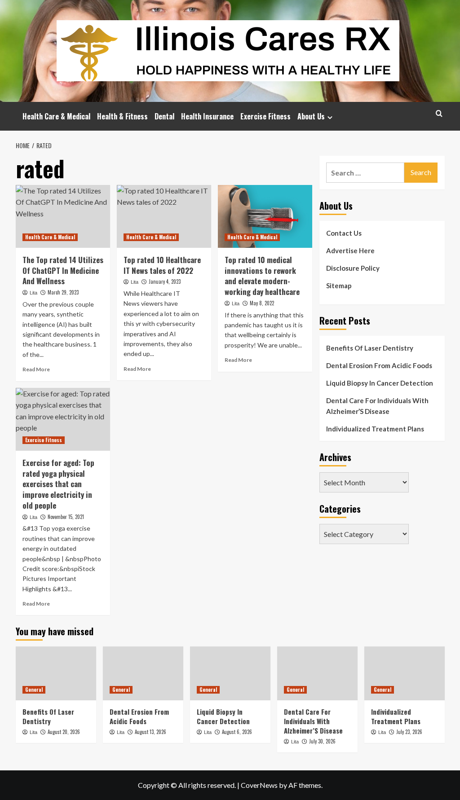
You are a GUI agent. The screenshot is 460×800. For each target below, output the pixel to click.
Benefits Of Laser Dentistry (369, 348)
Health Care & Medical (56, 116)
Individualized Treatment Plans (375, 429)
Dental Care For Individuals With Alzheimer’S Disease (377, 405)
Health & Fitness (122, 116)
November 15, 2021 (66, 516)
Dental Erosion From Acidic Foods (379, 365)
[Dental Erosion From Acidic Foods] (143, 673)
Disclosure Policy (353, 268)
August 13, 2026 (150, 731)
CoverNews (259, 785)
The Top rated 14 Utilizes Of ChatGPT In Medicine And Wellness (62, 270)
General (34, 689)
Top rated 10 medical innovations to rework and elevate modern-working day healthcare (262, 275)
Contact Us (344, 233)
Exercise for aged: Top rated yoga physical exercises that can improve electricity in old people (58, 484)
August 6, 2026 (237, 731)
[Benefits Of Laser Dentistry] (56, 673)
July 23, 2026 (409, 731)
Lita (33, 292)
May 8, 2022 (262, 303)
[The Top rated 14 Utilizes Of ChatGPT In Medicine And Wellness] (63, 216)
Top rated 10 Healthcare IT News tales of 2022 (162, 265)
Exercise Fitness (265, 116)
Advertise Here (350, 250)
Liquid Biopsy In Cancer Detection (379, 383)
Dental (164, 116)
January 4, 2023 (165, 281)
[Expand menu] (330, 117)
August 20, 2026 (64, 731)
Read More (36, 369)
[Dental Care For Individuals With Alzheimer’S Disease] (317, 673)
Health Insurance (207, 116)
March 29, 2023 (63, 292)
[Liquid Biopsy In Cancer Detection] (230, 673)
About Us (311, 116)
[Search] (439, 113)
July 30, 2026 (322, 741)
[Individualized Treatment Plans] (404, 673)
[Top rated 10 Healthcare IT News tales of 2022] (164, 216)
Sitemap (339, 285)
